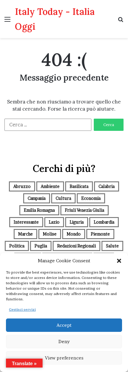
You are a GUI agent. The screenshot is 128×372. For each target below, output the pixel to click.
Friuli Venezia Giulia (84, 210)
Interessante (26, 222)
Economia (91, 198)
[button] (119, 261)
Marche (25, 233)
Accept (64, 325)
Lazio (54, 222)
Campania (37, 198)
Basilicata (79, 186)
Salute (112, 245)
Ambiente (50, 186)
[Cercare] (121, 21)
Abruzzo (22, 186)
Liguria (77, 222)
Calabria (107, 186)
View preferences (64, 358)
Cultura (63, 198)
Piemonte (100, 233)
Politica (16, 245)
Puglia (41, 245)
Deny (64, 341)
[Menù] (7, 21)
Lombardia (104, 222)
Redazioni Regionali (76, 245)
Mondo (74, 233)
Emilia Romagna (39, 210)
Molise (50, 233)
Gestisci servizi (22, 309)
